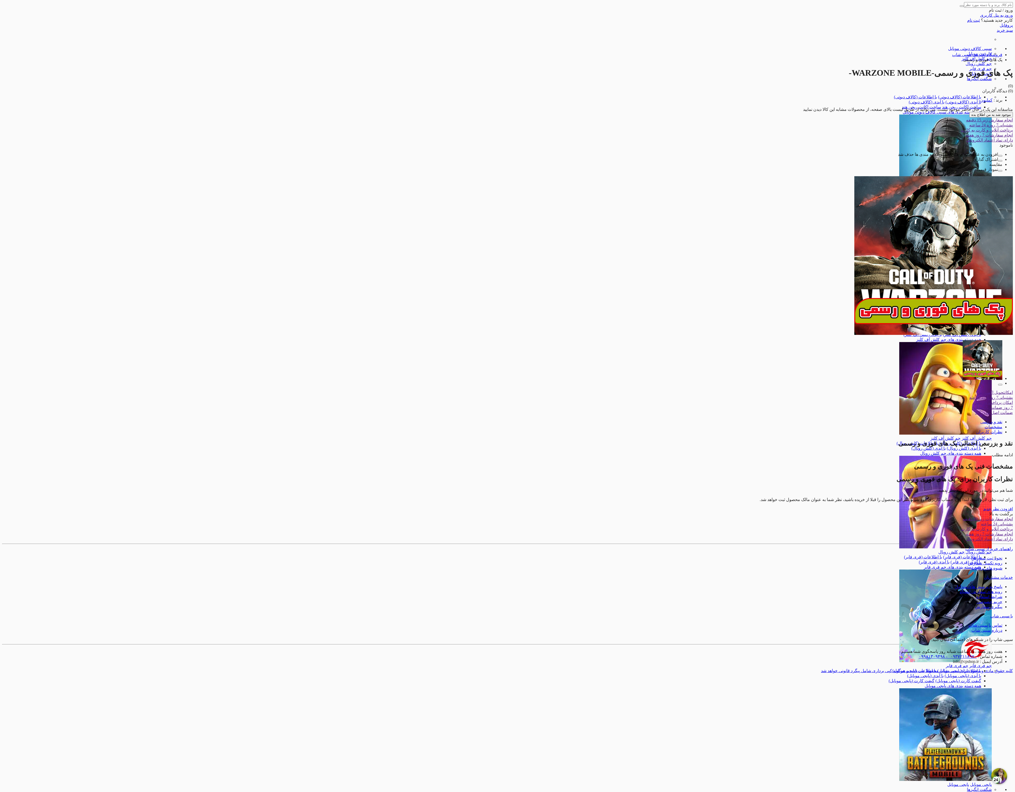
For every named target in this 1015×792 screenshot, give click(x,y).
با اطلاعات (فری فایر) (962, 557)
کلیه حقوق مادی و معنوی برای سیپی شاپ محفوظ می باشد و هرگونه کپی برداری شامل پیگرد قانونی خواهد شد (917, 670)
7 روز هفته (989, 135)
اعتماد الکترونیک (989, 140)
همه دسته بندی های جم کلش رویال (950, 453)
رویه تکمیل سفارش (985, 563)
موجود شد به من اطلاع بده (991, 115)
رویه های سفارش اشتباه (981, 591)
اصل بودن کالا (994, 412)
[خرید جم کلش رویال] (945, 547)
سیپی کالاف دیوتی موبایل (970, 48)
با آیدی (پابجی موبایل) (963, 675)
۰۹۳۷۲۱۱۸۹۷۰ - (961, 656)
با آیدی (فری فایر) (966, 562)
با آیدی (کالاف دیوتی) (963, 102)
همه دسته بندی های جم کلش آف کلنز (948, 339)
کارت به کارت (987, 130)
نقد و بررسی (991, 422)
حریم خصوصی (989, 601)
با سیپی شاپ (1001, 616)
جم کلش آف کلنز (977, 438)
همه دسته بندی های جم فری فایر (952, 567)
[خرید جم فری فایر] (945, 660)
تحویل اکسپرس (995, 392)
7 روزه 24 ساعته (991, 125)
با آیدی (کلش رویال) (964, 448)
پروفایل (1006, 25)
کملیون (986, 100)
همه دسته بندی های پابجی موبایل (953, 686)
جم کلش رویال (979, 63)
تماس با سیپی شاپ (985, 625)
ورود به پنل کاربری (996, 15)
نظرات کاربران (989, 432)
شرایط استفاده (989, 596)
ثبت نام (973, 20)
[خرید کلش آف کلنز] (945, 433)
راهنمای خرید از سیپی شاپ (989, 549)
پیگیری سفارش (988, 606)
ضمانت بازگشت (993, 407)
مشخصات (993, 427)
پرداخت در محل (993, 402)
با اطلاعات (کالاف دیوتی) (959, 97)
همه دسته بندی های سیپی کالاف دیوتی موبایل (942, 112)
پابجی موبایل (981, 784)
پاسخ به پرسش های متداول (978, 586)
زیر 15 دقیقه (989, 120)
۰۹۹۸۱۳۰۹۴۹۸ (932, 656)
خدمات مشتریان (998, 577)
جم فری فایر (980, 665)
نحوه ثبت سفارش (986, 558)
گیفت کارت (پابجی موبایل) (958, 681)
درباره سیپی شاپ (986, 630)
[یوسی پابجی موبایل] (945, 779)
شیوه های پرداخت (986, 568)
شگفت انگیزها (979, 78)
